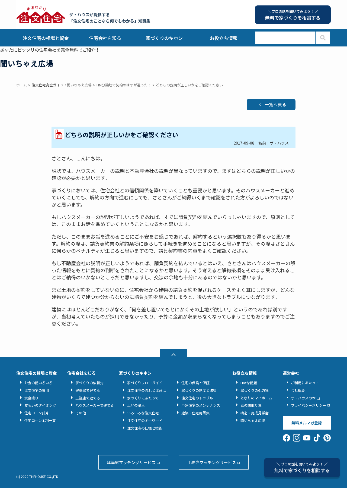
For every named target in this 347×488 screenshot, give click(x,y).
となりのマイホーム (256, 398)
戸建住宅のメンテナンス (200, 405)
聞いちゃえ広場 (252, 420)
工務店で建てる (87, 398)
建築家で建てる (87, 390)
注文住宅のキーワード (144, 420)
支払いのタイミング (40, 405)
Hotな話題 (248, 382)
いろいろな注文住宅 (143, 412)
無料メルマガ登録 (306, 423)
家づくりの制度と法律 (199, 390)
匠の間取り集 (251, 405)
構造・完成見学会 (254, 412)
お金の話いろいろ (38, 382)
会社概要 (298, 390)
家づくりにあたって (143, 398)
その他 (80, 412)
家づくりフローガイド (144, 382)
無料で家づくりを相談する (302, 467)
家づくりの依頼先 (89, 382)
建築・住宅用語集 (195, 412)
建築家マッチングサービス (131, 462)
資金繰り (31, 398)
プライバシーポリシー (308, 405)
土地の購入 (136, 405)
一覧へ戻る (275, 104)
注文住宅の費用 (36, 390)
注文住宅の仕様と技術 (144, 428)
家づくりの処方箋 (254, 390)
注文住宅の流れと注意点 (146, 390)
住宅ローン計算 (36, 412)
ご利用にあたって (305, 382)
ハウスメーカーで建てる (94, 405)
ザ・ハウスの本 (303, 398)
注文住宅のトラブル (197, 398)
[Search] (322, 38)
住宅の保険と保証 (195, 382)
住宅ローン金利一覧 (40, 420)
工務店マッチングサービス (211, 462)
